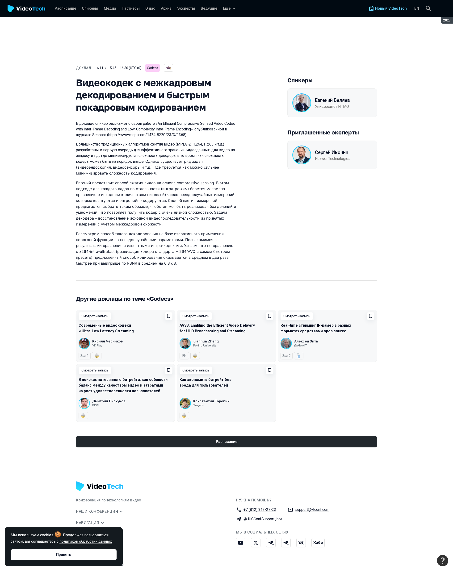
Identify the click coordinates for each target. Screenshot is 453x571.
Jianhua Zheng (206, 341)
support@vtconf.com (312, 509)
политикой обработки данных (85, 541)
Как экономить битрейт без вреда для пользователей (205, 382)
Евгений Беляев (332, 100)
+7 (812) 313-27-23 (259, 509)
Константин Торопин (211, 401)
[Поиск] (428, 8)
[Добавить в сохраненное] (168, 316)
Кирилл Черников (107, 341)
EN (416, 8)
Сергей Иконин (331, 152)
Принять (63, 554)
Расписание (226, 441)
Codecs (152, 68)
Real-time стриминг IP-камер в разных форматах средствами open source (316, 328)
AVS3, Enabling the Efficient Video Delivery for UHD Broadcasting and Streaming (217, 328)
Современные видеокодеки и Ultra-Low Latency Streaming (106, 328)
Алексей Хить (306, 341)
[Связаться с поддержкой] (442, 560)
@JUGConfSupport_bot (262, 519)
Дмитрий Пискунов (108, 401)
